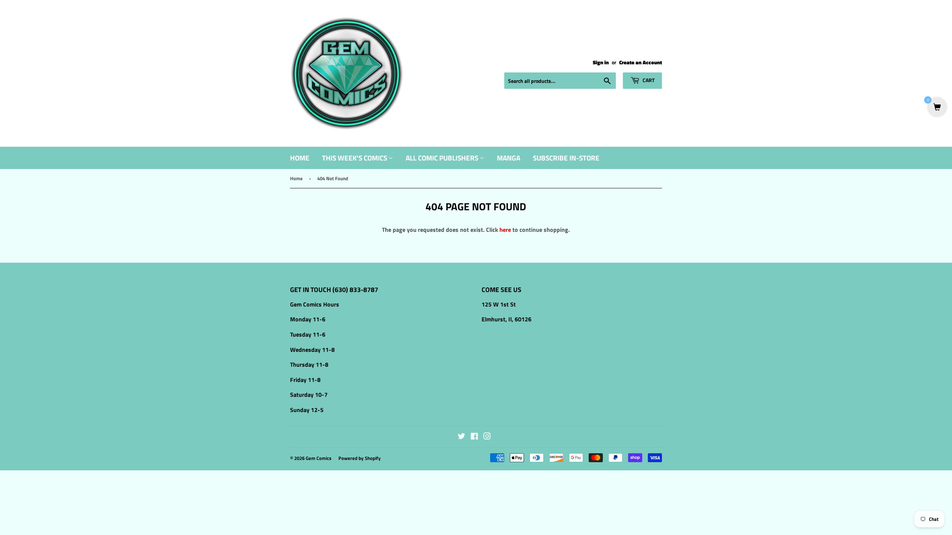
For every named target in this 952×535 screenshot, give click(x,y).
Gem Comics (318, 458)
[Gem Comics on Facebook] (474, 436)
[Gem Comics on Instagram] (487, 436)
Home (299, 157)
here (505, 229)
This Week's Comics (355, 157)
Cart (647, 80)
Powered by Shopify (359, 458)
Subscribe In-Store (566, 157)
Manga (508, 157)
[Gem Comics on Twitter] (461, 436)
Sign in (601, 62)
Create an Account (640, 62)
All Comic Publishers (443, 157)
